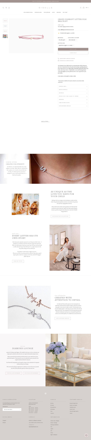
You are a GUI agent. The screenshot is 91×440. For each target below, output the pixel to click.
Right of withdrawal (54, 434)
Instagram (4, 420)
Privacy (52, 432)
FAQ (51, 426)
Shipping (64, 26)
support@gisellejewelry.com (33, 426)
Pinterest (4, 422)
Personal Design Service (74, 403)
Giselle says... (63, 86)
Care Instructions (64, 102)
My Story (65, 12)
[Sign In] (20, 409)
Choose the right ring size (74, 411)
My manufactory (53, 407)
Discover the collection (60, 216)
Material (60, 37)
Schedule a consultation (66, 60)
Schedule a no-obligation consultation (35, 420)
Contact (71, 413)
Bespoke (59, 12)
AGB (51, 430)
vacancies (52, 413)
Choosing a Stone (73, 37)
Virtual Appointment (13, 373)
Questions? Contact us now (67, 58)
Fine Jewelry (47, 12)
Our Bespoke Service (65, 105)
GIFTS (53, 12)
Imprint (52, 428)
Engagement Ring (28, 12)
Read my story (18, 261)
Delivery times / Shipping (55, 420)
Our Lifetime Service (62, 318)
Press (51, 411)
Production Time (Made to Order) (69, 96)
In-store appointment (32, 373)
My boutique (53, 409)
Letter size (61, 43)
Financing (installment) (54, 424)
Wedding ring (38, 12)
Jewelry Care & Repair (73, 405)
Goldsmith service (73, 407)
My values (52, 405)
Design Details (63, 89)
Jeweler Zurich (72, 409)
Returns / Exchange (54, 422)
